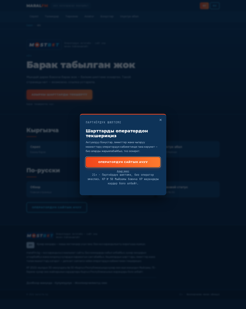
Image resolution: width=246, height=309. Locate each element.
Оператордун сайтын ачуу (123, 162)
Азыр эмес (123, 171)
